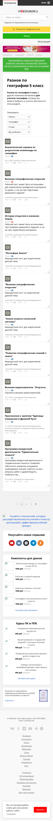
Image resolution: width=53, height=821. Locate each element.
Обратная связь (26, 779)
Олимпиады (26, 746)
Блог (26, 766)
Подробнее (9, 700)
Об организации (26, 776)
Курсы (26, 742)
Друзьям (26, 786)
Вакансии (26, 789)
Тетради (26, 759)
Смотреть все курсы (26, 678)
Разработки (10, 3)
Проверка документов (26, 782)
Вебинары (26, 749)
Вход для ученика (26, 792)
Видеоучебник (26, 756)
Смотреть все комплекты (26, 610)
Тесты (26, 752)
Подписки (26, 736)
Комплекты (26, 739)
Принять (40, 809)
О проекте (26, 772)
